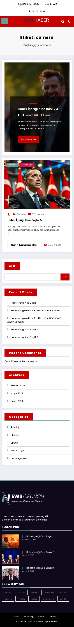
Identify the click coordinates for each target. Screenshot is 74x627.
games (8, 598)
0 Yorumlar (38, 214)
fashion (63, 592)
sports (63, 598)
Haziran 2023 (18, 385)
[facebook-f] (29, 11)
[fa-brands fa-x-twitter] (33, 11)
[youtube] (44, 11)
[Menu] (4, 21)
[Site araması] (62, 21)
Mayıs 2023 (17, 393)
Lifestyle (15, 435)
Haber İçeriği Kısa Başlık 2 (24, 329)
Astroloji (12, 165)
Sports (14, 442)
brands (21, 592)
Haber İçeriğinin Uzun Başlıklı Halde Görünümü (36, 310)
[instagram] (40, 11)
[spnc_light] (69, 22)
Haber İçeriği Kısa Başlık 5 (25, 220)
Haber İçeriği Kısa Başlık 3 (24, 337)
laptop (34, 598)
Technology (22, 104)
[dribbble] (37, 11)
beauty (7, 592)
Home (16, 616)
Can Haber (21, 621)
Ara (12, 266)
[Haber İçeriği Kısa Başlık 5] (37, 184)
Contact (52, 616)
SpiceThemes (51, 621)
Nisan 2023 (17, 401)
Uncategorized (19, 458)
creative (49, 592)
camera (46, 115)
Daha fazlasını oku (28, 140)
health (21, 598)
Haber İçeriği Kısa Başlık (23, 302)
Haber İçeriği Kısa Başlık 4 (38, 109)
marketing (48, 598)
